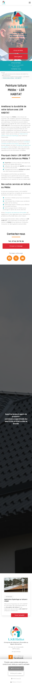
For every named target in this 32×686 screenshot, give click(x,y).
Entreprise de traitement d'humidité (15, 212)
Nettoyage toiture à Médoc (13, 204)
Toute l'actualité (19, 615)
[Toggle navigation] (29, 3)
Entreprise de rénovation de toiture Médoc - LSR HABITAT (16, 76)
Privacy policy (17, 682)
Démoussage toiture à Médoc (14, 208)
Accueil (3, 72)
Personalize (17, 678)
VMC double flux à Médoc (12, 201)
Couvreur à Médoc (10, 198)
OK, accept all (16, 668)
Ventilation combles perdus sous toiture (15, 142)
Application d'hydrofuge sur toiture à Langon (15, 600)
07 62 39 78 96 (18, 50)
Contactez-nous (16, 69)
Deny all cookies (16, 673)
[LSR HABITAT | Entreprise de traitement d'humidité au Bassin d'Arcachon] (3, 2)
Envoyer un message (16, 246)
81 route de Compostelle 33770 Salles (16, 66)
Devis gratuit (18, 56)
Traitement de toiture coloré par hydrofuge (14, 134)
